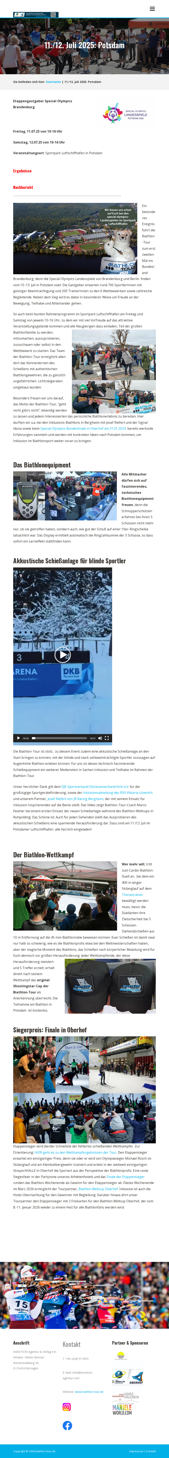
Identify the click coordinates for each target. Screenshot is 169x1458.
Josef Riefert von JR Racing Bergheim (75, 799)
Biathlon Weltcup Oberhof (98, 1189)
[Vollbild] (107, 738)
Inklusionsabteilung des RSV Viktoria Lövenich (118, 792)
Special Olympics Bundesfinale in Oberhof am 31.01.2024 (83, 428)
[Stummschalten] (100, 738)
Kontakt (151, 1451)
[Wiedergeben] (18, 738)
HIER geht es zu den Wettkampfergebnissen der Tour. (76, 1152)
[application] (62, 654)
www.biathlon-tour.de (89, 1392)
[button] (62, 655)
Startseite (53, 82)
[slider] (59, 738)
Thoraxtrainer (132, 894)
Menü (152, 8)
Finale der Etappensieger (126, 1176)
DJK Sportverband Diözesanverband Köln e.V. (95, 786)
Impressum (136, 1451)
